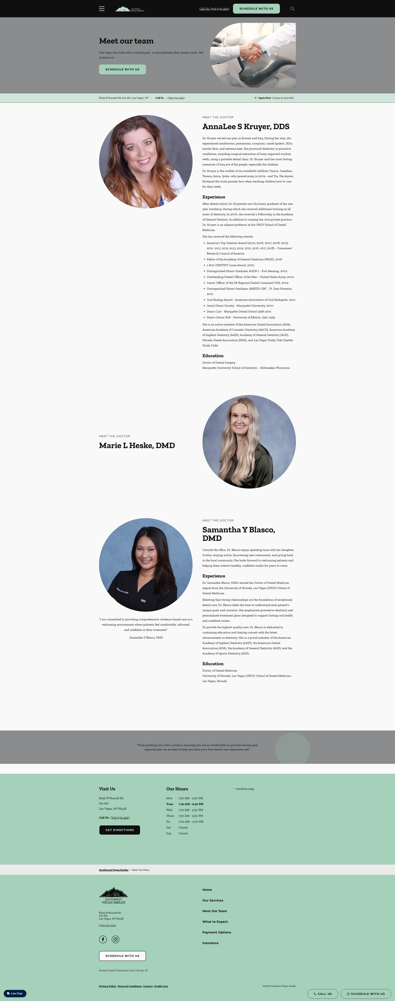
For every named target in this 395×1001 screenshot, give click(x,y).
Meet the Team (214, 911)
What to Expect (215, 922)
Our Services (212, 900)
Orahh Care (161, 986)
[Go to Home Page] (129, 8)
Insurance (210, 943)
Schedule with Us (256, 8)
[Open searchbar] (292, 8)
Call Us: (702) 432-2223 (214, 8)
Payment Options (216, 932)
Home (207, 890)
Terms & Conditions (129, 986)
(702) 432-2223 (176, 98)
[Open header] (102, 8)
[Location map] (265, 819)
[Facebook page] (103, 939)
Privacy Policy (107, 986)
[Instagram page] (115, 939)
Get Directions (120, 830)
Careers (148, 986)
